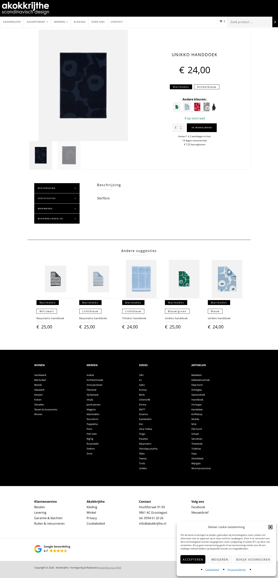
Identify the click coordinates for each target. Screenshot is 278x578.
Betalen (39, 507)
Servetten (196, 438)
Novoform (92, 419)
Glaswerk (39, 389)
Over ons (98, 21)
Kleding (79, 21)
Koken (37, 399)
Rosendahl (93, 443)
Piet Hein (92, 434)
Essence (143, 414)
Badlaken (196, 375)
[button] (270, 527)
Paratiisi (143, 438)
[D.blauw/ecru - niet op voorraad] (206, 110)
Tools (142, 463)
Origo (142, 434)
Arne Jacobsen (95, 385)
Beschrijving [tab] (46, 188)
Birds (142, 394)
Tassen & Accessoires (45, 409)
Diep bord (197, 385)
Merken (59, 21)
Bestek (38, 385)
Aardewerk (40, 375)
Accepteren (193, 559)
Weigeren (219, 559)
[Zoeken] (275, 22)
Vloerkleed (197, 458)
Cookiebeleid (212, 569)
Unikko (143, 468)
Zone (89, 453)
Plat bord (196, 429)
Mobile (195, 419)
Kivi (141, 424)
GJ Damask (93, 394)
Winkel (91, 512)
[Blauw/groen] (177, 110)
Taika (141, 453)
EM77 (142, 409)
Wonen (38, 414)
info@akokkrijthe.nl (152, 523)
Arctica (143, 389)
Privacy (92, 518)
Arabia (90, 375)
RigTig (90, 438)
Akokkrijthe (12, 21)
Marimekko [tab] (45, 208)
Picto (89, 429)
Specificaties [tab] (47, 198)
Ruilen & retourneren (49, 523)
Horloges (196, 404)
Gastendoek (198, 394)
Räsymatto (145, 443)
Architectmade (95, 380)
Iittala (90, 399)
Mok (193, 424)
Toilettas (196, 448)
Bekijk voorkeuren (253, 559)
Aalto (142, 385)
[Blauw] (187, 110)
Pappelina (92, 424)
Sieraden (39, 404)
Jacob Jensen (94, 404)
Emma (142, 404)
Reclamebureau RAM (109, 567)
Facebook (198, 507)
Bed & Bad (40, 380)
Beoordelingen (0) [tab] (50, 218)
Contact (117, 21)
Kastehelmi (145, 419)
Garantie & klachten (48, 518)
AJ (140, 380)
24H (141, 375)
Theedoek (197, 443)
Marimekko (93, 414)
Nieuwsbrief (199, 512)
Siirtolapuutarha (148, 448)
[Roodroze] (198, 110)
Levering (40, 512)
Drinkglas (196, 389)
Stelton (91, 448)
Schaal (195, 434)
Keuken (38, 394)
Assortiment (36, 21)
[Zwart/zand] (213, 110)
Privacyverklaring (237, 569)
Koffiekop (196, 414)
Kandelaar (197, 409)
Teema (143, 458)
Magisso (91, 409)
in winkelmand (202, 127)
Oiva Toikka (145, 429)
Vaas (194, 453)
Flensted (91, 389)
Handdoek (197, 399)
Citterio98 (144, 399)
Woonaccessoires (201, 468)
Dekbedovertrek (200, 380)
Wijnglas (196, 463)
